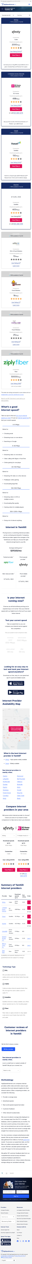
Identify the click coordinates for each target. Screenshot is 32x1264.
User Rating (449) (16, 162)
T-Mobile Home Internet (16, 74)
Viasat (16, 131)
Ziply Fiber (16, 352)
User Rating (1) (15, 302)
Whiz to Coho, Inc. (16, 312)
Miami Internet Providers (22, 1221)
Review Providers (4, 1213)
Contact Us (19, 1235)
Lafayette (6, 779)
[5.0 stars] (21, 48)
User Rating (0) (15, 263)
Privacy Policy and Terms (20, 1255)
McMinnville (6, 781)
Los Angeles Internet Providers (23, 1210)
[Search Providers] (13, 1217)
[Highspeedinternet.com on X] (20, 1241)
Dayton (5, 787)
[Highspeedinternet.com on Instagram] (23, 1241)
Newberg (5, 790)
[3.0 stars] (16, 48)
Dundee (5, 784)
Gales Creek (20, 795)
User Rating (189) (16, 383)
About (18, 1229)
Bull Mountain (21, 779)
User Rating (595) (16, 105)
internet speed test (23, 418)
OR (6, 1173)
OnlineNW (16, 234)
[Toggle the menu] (29, 4)
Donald (19, 790)
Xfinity (16, 20)
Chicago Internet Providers (22, 1213)
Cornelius (5, 795)
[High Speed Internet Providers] (8, 4)
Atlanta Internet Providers (22, 1224)
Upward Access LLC (16, 273)
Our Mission (19, 1232)
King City (19, 793)
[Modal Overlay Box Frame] (16, 1190)
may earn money (6, 1)
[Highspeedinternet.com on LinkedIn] (29, 1241)
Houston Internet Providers (22, 1215)
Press (18, 1238)
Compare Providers (5, 1210)
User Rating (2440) (15, 51)
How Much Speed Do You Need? (8, 1232)
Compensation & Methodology (7, 1255)
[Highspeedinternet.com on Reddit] (26, 1241)
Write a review (8, 1049)
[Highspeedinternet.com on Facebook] (17, 1241)
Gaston (5, 776)
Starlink (16, 185)
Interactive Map (16, 729)
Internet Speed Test (5, 1229)
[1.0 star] (11, 48)
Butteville (19, 784)
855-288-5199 (18, 224)
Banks (19, 798)
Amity (4, 798)
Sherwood (20, 776)
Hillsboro (19, 781)
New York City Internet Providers (24, 1218)
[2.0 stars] (14, 48)
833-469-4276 (18, 113)
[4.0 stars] (18, 48)
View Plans (14, 55)
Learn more (16, 266)
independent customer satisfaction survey (12, 394)
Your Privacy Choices (7, 1257)
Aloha (18, 787)
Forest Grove (7, 793)
